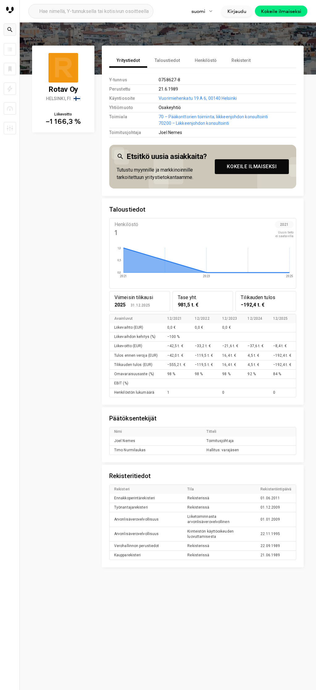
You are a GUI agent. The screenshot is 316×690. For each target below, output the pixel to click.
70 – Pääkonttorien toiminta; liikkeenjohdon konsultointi (213, 116)
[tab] (128, 60)
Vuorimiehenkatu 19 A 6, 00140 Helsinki (198, 98)
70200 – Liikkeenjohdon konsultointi (194, 123)
